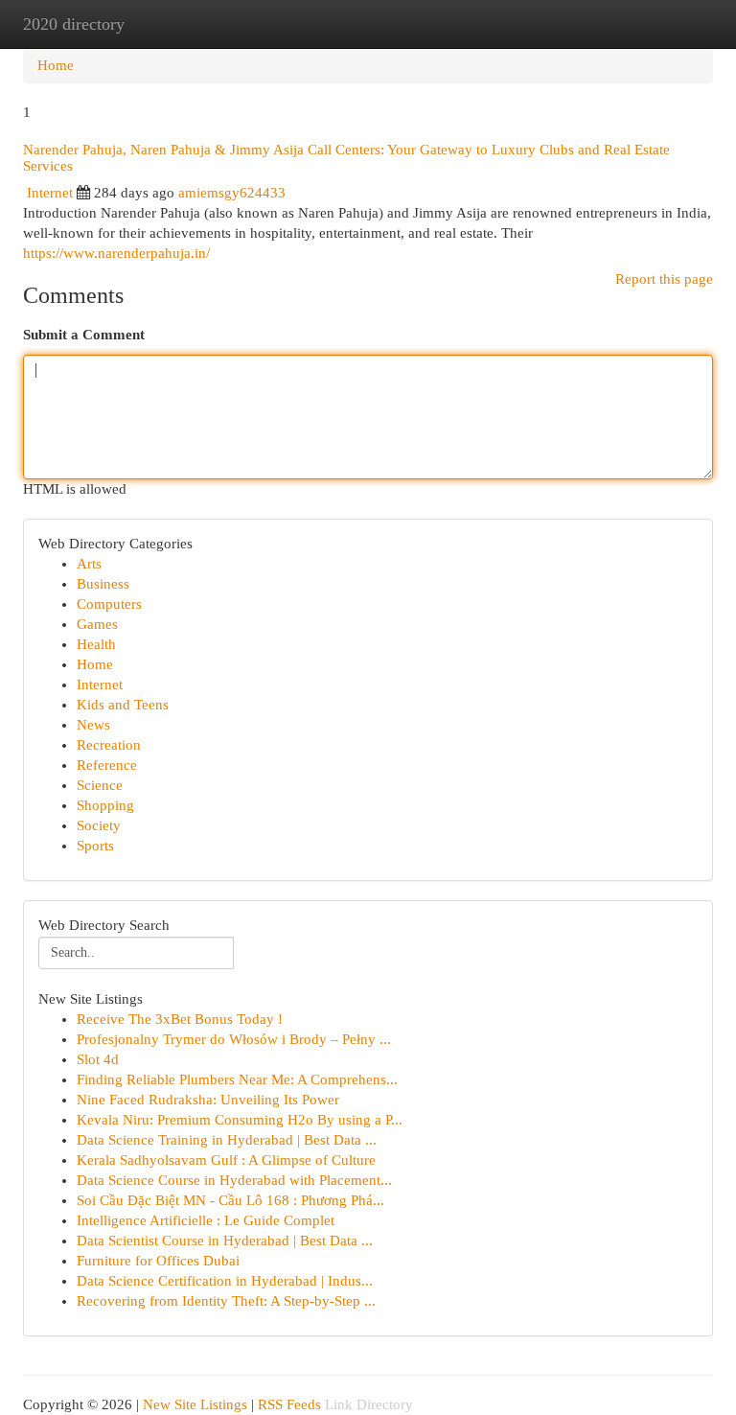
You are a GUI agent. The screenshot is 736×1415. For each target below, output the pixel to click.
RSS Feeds (289, 1404)
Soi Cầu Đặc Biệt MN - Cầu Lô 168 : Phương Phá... (230, 1200)
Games (97, 624)
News (93, 724)
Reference (107, 765)
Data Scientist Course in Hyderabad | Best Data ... (225, 1240)
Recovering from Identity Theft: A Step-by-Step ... (226, 1301)
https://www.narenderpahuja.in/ (116, 253)
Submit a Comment (84, 334)
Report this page (664, 279)
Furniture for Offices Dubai (158, 1260)
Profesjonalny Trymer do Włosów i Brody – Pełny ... (234, 1039)
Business (103, 584)
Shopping (105, 805)
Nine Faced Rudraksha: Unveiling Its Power (208, 1099)
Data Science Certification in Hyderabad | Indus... (225, 1280)
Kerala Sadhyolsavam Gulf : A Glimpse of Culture (226, 1160)
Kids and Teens (123, 704)
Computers (109, 604)
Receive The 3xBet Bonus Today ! (180, 1019)
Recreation (109, 745)
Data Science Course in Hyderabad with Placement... (234, 1180)
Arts (89, 563)
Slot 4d (98, 1059)
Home (55, 65)
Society (99, 825)
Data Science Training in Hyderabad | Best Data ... (227, 1140)
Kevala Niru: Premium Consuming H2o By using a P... (239, 1119)
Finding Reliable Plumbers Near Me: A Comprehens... (237, 1079)
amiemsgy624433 (232, 192)
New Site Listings (195, 1404)
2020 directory (74, 24)
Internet (50, 192)
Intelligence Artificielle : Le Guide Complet (205, 1220)
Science (100, 785)
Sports (95, 845)
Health (96, 644)
